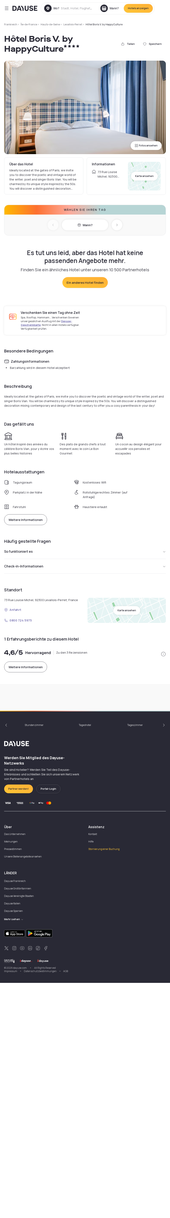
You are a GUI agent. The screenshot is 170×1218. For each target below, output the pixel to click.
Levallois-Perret (72, 24)
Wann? (87, 225)
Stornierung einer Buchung (104, 849)
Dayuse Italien (12, 903)
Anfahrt (15, 610)
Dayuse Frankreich (15, 881)
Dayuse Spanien (13, 911)
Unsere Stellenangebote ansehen (23, 856)
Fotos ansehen (148, 145)
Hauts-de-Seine (50, 24)
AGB (65, 971)
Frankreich (10, 24)
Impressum (10, 971)
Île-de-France (29, 24)
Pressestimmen (13, 849)
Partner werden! (18, 789)
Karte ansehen (144, 176)
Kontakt (92, 834)
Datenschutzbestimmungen (40, 971)
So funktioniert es (18, 551)
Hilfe (91, 841)
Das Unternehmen (15, 834)
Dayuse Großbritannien (17, 888)
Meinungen (11, 841)
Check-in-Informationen (23, 566)
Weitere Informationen (25, 520)
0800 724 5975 (21, 620)
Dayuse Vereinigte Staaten (19, 896)
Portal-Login (48, 789)
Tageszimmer (135, 725)
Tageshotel (85, 725)
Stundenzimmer (34, 725)
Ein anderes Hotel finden (85, 282)
